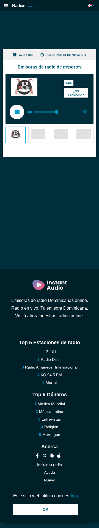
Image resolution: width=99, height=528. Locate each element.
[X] (44, 456)
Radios (23, 5)
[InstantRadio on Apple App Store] (59, 456)
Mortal (51, 382)
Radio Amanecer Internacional (51, 367)
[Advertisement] (50, 30)
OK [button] (45, 509)
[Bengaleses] (15, 134)
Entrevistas (51, 419)
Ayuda (49, 472)
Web (68, 83)
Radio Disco (51, 359)
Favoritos (25, 54)
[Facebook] (37, 456)
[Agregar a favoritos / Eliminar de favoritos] (84, 112)
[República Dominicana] (92, 5)
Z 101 (51, 352)
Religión (51, 427)
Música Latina (51, 411)
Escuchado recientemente (66, 54)
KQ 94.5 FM (51, 375)
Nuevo (49, 480)
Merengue (51, 434)
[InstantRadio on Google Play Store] (52, 456)
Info (74, 495)
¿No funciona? (76, 93)
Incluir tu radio (49, 465)
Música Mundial (51, 404)
